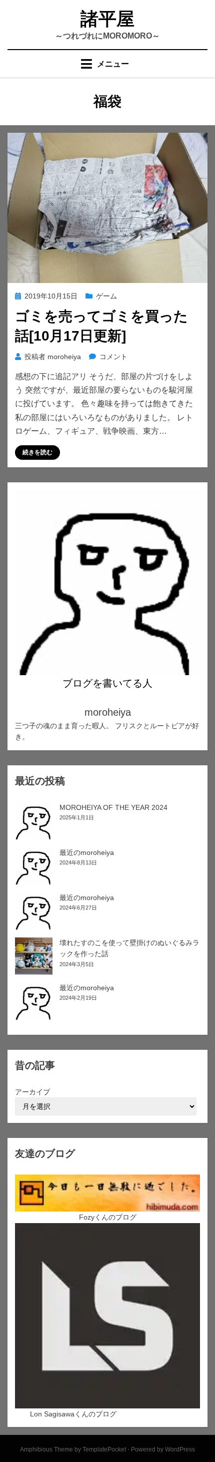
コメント (113, 357)
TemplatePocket (104, 1449)
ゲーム (106, 296)
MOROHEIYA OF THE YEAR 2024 (114, 807)
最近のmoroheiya (87, 852)
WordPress (180, 1449)
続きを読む (37, 452)
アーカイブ (32, 1092)
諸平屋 (107, 19)
